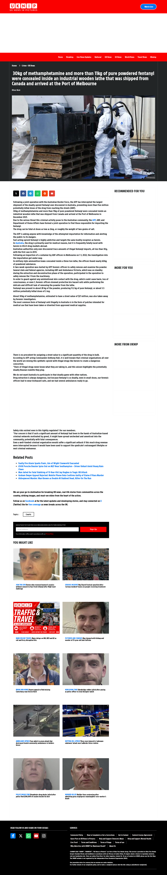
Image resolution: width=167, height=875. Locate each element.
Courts (28, 514)
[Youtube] (36, 835)
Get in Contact (123, 835)
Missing (153, 57)
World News (129, 57)
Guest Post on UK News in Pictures (82, 839)
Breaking (69, 57)
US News (118, 57)
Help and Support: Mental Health (139, 839)
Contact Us (119, 856)
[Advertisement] (83, 33)
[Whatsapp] (28, 835)
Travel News (142, 57)
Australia (20, 242)
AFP (94, 220)
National (98, 57)
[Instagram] (43, 835)
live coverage (34, 504)
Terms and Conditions (89, 842)
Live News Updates (84, 57)
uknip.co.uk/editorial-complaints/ (136, 865)
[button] (16, 193)
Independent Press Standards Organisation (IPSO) (112, 858)
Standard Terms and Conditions (84, 854)
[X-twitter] (20, 835)
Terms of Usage (105, 842)
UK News (108, 57)
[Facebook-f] (13, 835)
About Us (112, 846)
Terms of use (119, 842)
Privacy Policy (49, 534)
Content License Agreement (142, 835)
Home (60, 57)
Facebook (29, 500)
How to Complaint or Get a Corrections (101, 835)
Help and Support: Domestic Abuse (111, 839)
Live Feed (73, 842)
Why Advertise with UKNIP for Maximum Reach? (88, 846)
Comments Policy (76, 835)
